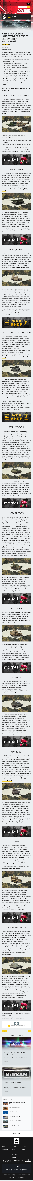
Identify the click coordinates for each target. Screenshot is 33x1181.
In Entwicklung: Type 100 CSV (15, 1120)
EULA (10, 1177)
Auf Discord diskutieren (18, 1026)
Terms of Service (15, 1177)
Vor (9, 44)
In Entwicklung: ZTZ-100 (14, 1116)
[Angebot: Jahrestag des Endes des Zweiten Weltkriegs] (28, 4)
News (5, 33)
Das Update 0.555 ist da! (14, 1107)
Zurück (4, 44)
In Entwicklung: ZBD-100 (14, 1125)
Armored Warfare (16, 1141)
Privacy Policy (21, 1177)
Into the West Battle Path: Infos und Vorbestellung (17, 1103)
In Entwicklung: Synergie (14, 1111)
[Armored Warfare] (23, 11)
